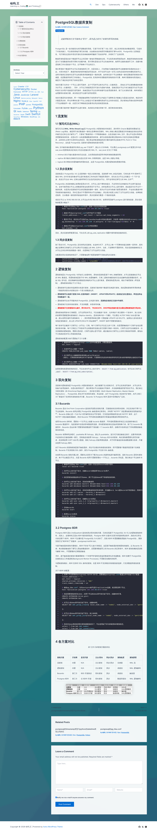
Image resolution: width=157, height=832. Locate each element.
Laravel (34, 94)
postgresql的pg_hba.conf (110, 729)
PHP (22, 104)
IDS (36, 92)
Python (38, 108)
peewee (16, 104)
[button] (91, 4)
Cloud (15, 86)
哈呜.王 (14, 3)
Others (126, 5)
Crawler (21, 86)
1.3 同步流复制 (25, 37)
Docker (34, 89)
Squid (22, 114)
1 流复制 (20, 26)
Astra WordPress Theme (53, 827)
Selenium (26, 111)
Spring (33, 111)
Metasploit (34, 98)
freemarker (17, 92)
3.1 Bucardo (24, 47)
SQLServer (16, 114)
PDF (40, 101)
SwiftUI (36, 114)
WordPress (33, 117)
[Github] (139, 827)
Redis (19, 111)
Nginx (17, 100)
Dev (97, 5)
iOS (39, 92)
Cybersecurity (114, 5)
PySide (25, 108)
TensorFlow (17, 117)
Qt (15, 111)
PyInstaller (17, 108)
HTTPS (31, 92)
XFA (39, 117)
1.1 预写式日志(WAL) (27, 29)
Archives (17, 70)
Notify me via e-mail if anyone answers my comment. (75, 797)
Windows (25, 117)
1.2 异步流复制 (25, 33)
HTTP (25, 91)
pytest (30, 108)
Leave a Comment (83, 27)
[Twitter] (143, 827)
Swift (27, 114)
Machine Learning (26, 98)
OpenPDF (35, 101)
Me (133, 5)
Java (17, 94)
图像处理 (17, 119)
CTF (27, 87)
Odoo (30, 101)
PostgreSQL (37, 104)
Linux (17, 97)
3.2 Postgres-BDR (26, 51)
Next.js (40, 98)
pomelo (28, 104)
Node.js (25, 101)
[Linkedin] (146, 5)
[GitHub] (139, 5)
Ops (103, 5)
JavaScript (25, 95)
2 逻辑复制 (21, 41)
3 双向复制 (21, 45)
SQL (39, 111)
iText (42, 92)
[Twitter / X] (143, 5)
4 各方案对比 (22, 55)
